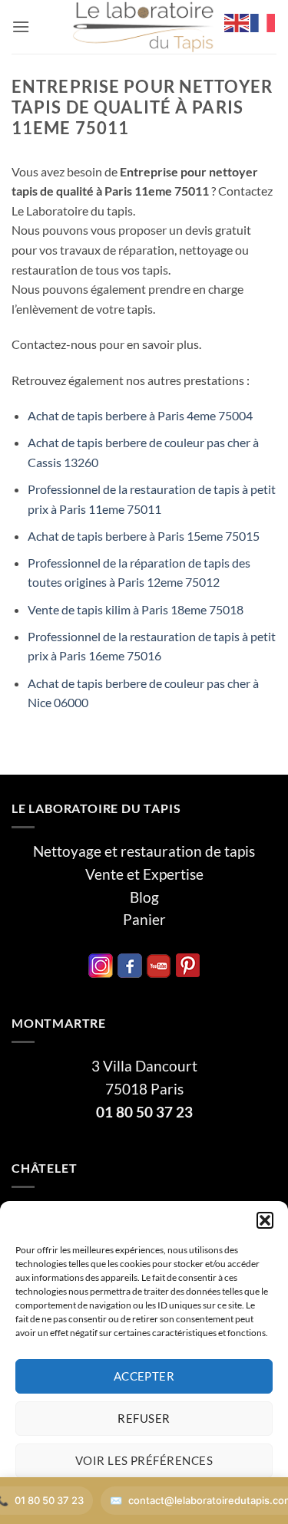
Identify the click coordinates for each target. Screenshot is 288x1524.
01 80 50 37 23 (144, 1112)
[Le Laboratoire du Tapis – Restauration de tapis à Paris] (144, 27)
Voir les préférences (144, 1460)
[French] (263, 21)
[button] (265, 1220)
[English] (237, 21)
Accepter (144, 1376)
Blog (144, 897)
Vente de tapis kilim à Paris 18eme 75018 (135, 609)
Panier (144, 919)
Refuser (144, 1418)
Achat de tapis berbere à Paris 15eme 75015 (144, 535)
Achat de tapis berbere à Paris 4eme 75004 (140, 415)
